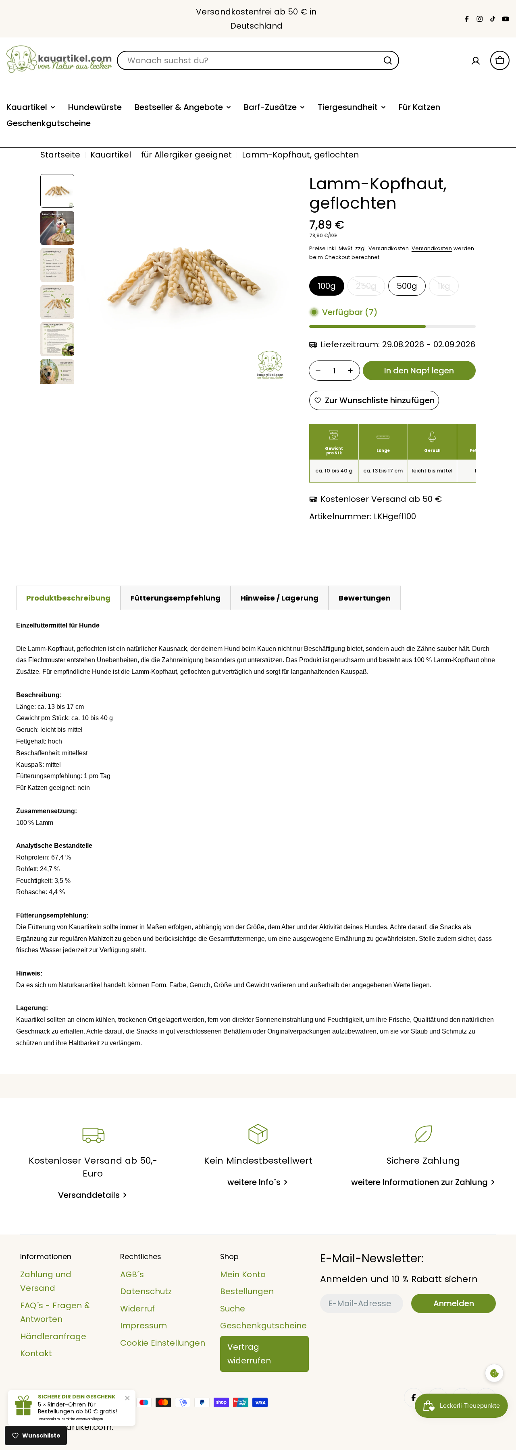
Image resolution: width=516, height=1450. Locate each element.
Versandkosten (432, 248)
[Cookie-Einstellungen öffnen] (494, 1373)
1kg (448, 288)
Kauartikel (110, 154)
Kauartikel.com (81, 1427)
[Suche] (388, 60)
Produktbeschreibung (68, 598)
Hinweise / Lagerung (279, 598)
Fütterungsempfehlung (176, 598)
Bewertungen (365, 598)
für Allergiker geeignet (186, 154)
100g (327, 286)
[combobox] (258, 60)
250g (370, 288)
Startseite (60, 154)
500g (407, 286)
